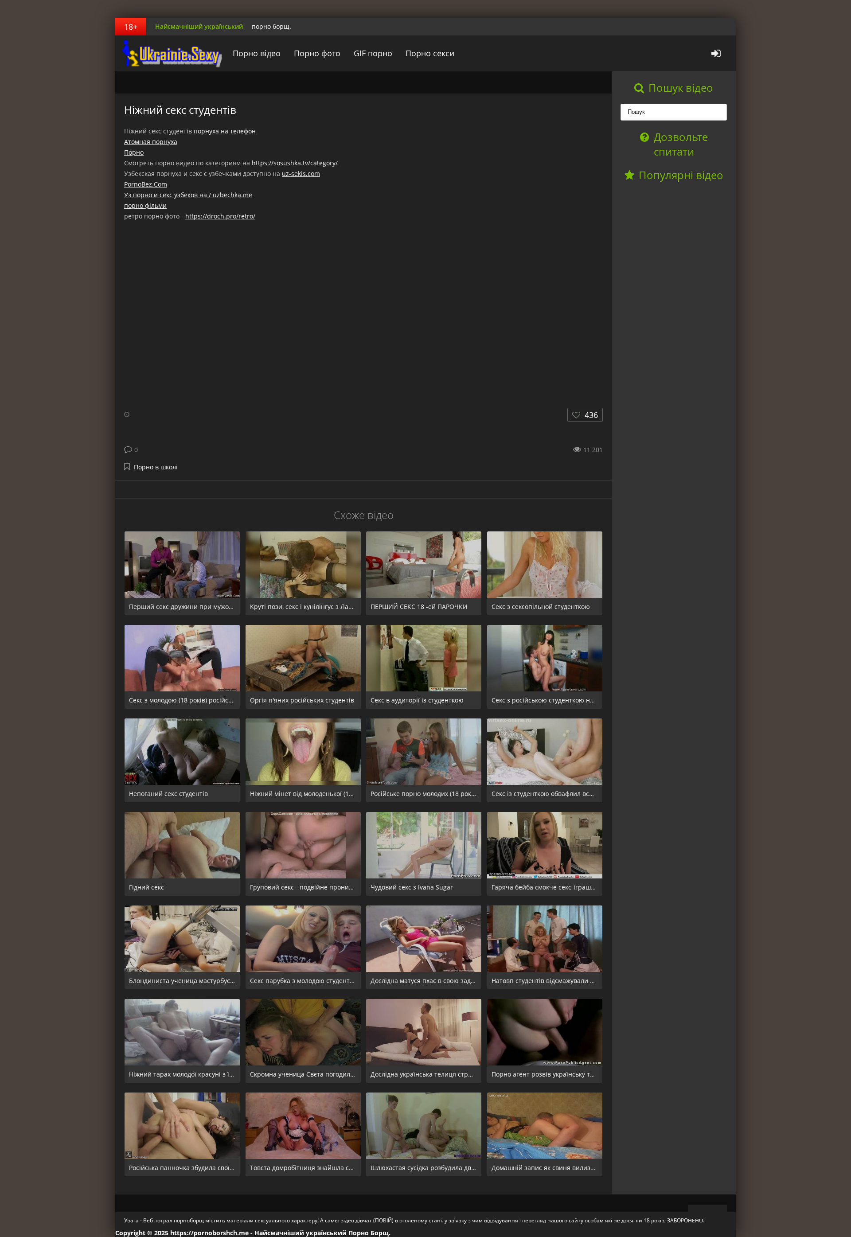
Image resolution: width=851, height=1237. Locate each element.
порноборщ (170, 53)
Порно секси (430, 53)
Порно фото (317, 53)
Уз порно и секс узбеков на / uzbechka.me (188, 195)
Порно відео (257, 53)
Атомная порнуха (150, 141)
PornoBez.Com (145, 184)
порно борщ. (271, 26)
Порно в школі (156, 467)
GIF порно (373, 53)
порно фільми (145, 205)
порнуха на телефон (225, 131)
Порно (134, 152)
